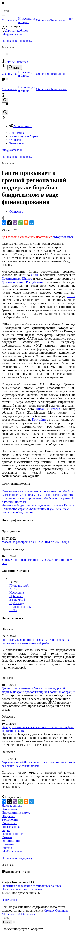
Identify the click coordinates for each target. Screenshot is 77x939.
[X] (9, 222)
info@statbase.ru (12, 34)
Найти (6, 922)
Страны (7, 837)
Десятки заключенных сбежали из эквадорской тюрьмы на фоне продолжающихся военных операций (38, 690)
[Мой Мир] (31, 222)
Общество (43, 20)
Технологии (58, 20)
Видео (6, 830)
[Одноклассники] (26, 222)
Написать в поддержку (17, 40)
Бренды (7, 847)
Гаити (71, 296)
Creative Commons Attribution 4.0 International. (35, 912)
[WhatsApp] (20, 222)
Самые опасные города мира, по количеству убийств (37, 494)
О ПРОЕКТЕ (10, 900)
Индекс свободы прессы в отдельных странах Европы (38, 505)
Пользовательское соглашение (22, 889)
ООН (34, 275)
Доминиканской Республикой (23, 282)
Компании (9, 844)
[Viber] (15, 222)
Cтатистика (9, 823)
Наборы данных (12, 833)
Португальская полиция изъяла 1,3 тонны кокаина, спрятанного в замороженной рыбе (36, 641)
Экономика (9, 20)
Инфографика (11, 826)
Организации (11, 840)
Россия (55, 409)
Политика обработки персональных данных (31, 885)
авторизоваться (63, 237)
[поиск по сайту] (5, 100)
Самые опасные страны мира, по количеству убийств (37, 491)
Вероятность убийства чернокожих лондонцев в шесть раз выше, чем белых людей (38, 764)
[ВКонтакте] (4, 222)
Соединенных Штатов (17, 278)
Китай (40, 409)
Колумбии (39, 419)
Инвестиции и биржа (26, 20)
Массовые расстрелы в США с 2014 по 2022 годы (35, 542)
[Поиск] (3, 15)
